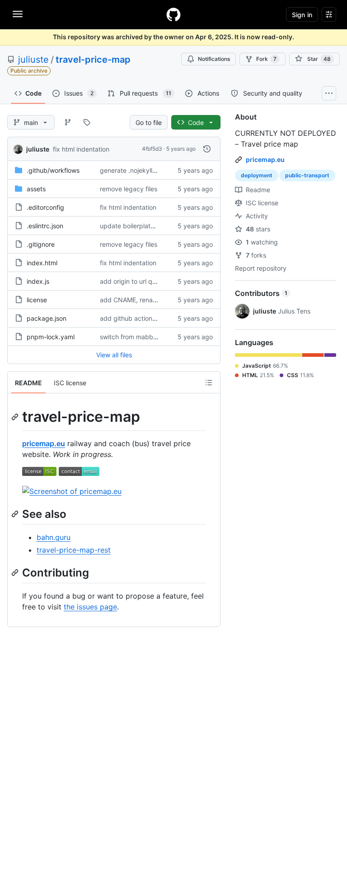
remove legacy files (128, 189)
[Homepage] (173, 14)
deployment (256, 175)
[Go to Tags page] (86, 122)
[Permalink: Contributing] (15, 572)
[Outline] (208, 382)
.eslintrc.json (45, 226)
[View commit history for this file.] (207, 149)
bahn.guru (53, 537)
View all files (114, 355)
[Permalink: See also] (15, 513)
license (37, 300)
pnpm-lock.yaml (51, 337)
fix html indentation (81, 149)
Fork (266, 58)
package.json (46, 318)
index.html (42, 263)
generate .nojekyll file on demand (149, 170)
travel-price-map (93, 59)
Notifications (214, 58)
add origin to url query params (144, 281)
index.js (38, 281)
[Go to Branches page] (67, 122)
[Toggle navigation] (17, 14)
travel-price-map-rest (74, 549)
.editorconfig (45, 207)
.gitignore (41, 244)
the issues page (90, 606)
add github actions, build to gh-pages (156, 318)
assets (36, 189)
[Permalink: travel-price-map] (15, 417)
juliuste (33, 59)
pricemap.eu (43, 443)
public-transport (307, 175)
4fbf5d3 (152, 148)
